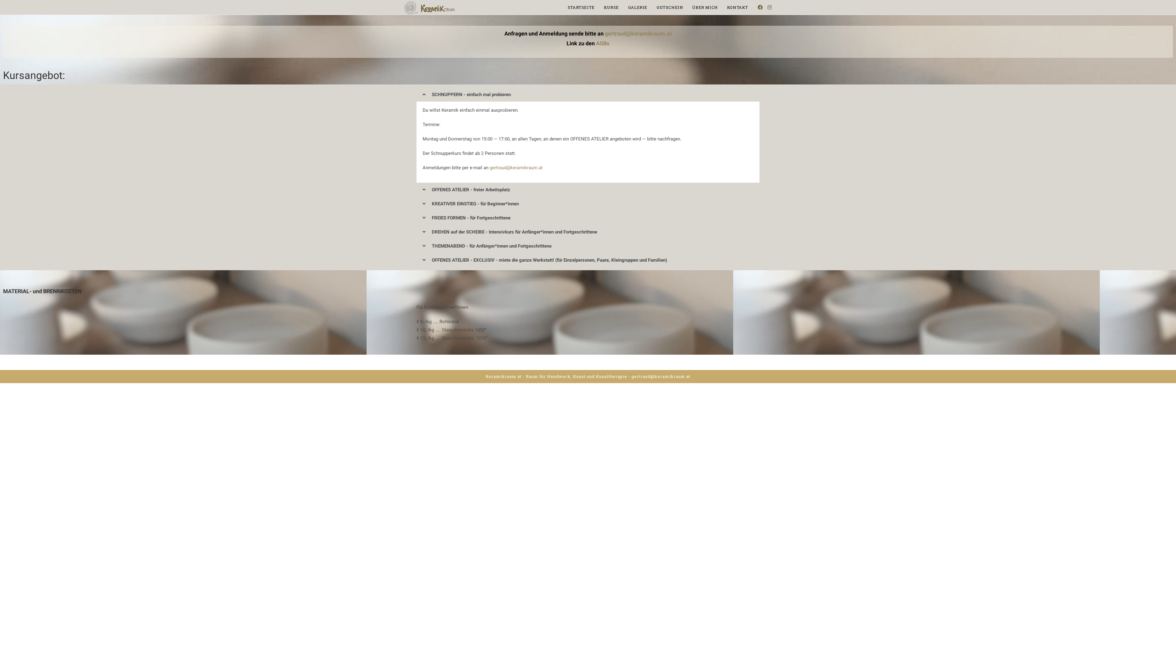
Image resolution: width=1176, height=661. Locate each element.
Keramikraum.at (504, 376)
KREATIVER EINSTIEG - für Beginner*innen (475, 204)
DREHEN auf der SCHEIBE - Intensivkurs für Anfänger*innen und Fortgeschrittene (514, 232)
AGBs (602, 43)
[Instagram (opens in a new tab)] (769, 7)
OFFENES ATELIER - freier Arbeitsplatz (471, 189)
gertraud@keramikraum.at (638, 33)
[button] (588, 95)
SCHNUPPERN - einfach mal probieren (471, 94)
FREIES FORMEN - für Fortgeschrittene (471, 218)
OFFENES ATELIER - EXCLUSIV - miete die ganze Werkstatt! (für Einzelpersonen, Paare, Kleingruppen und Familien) (549, 260)
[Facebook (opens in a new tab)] (760, 7)
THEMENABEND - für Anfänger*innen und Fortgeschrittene (492, 246)
